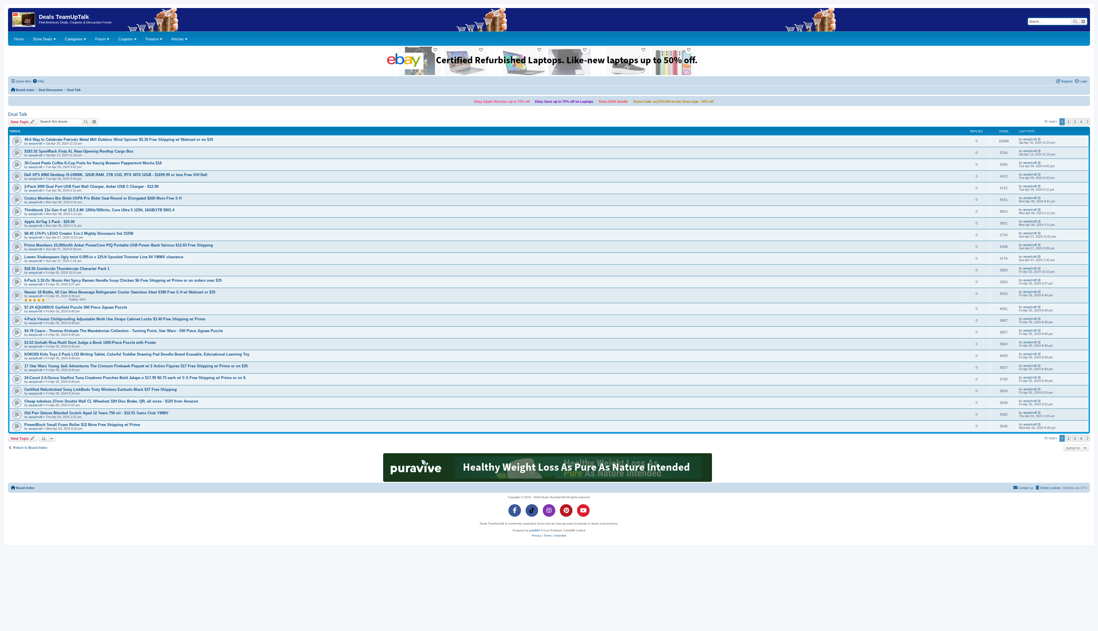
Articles (178, 39)
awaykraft (35, 143)
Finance (153, 39)
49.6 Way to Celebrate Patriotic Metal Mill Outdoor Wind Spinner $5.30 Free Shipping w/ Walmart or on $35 (118, 139)
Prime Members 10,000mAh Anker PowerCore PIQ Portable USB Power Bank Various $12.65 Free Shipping (118, 245)
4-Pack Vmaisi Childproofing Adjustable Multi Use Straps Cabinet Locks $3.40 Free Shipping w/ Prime (114, 319)
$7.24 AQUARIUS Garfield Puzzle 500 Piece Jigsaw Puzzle (75, 307)
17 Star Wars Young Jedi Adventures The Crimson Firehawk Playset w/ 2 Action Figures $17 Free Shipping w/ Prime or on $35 (136, 366)
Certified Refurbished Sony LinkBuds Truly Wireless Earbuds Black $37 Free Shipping (100, 389)
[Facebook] (514, 510)
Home (19, 39)
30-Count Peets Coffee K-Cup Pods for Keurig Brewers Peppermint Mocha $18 (93, 163)
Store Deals (43, 39)
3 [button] (1075, 121)
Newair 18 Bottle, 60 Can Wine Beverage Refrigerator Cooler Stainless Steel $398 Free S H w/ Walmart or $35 (119, 292)
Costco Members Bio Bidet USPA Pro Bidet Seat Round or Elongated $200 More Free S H (103, 198)
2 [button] (1068, 121)
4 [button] (1081, 121)
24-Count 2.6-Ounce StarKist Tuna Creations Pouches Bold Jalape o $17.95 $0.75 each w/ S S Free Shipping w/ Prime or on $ (134, 378)
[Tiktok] (532, 510)
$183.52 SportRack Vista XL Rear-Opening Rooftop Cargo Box (78, 151)
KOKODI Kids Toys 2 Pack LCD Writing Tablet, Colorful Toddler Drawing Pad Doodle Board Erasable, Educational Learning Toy (136, 354)
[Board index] (24, 19)
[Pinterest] (566, 510)
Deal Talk (17, 114)
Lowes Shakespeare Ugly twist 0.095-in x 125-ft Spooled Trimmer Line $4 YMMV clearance (103, 257)
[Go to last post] (1039, 139)
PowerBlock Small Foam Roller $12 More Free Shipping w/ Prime (82, 425)
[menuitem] (38, 81)
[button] (1087, 121)
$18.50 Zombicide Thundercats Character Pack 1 (67, 269)
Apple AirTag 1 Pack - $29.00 (49, 222)
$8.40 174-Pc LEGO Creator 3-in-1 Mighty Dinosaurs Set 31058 (78, 233)
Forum (101, 39)
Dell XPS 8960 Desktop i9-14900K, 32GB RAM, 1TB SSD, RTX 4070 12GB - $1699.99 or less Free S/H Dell (115, 175)
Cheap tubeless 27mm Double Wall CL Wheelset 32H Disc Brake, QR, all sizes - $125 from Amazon (111, 401)
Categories (74, 39)
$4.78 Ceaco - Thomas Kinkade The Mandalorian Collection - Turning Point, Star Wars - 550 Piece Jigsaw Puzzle (123, 331)
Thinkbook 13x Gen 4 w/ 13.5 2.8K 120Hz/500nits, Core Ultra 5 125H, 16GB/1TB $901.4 (99, 210)
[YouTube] (583, 510)
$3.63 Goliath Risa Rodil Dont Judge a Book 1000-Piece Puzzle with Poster (90, 342)
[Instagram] (549, 510)
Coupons (126, 39)
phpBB (533, 530)
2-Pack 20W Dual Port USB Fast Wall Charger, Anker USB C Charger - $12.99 (91, 186)
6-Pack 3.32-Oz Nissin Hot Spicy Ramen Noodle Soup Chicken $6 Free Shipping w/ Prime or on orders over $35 (123, 280)
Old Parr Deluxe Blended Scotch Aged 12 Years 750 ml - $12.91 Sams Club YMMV (96, 413)
